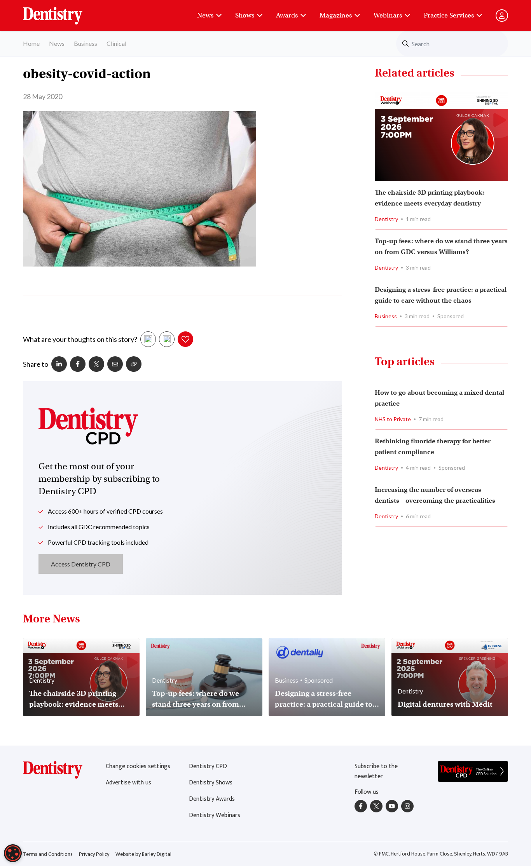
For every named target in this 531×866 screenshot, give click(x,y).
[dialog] (13, 853)
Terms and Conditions (48, 854)
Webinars (388, 15)
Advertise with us (128, 782)
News (205, 15)
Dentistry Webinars (214, 815)
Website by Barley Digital (143, 854)
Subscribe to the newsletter (376, 771)
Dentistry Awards (212, 799)
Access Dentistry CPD (80, 564)
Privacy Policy (94, 854)
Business (85, 43)
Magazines (336, 15)
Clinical (116, 43)
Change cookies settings (138, 766)
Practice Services (449, 15)
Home (31, 43)
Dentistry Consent (62, 11)
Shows (244, 15)
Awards (287, 15)
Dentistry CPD (208, 766)
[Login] (502, 15)
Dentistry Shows (210, 782)
